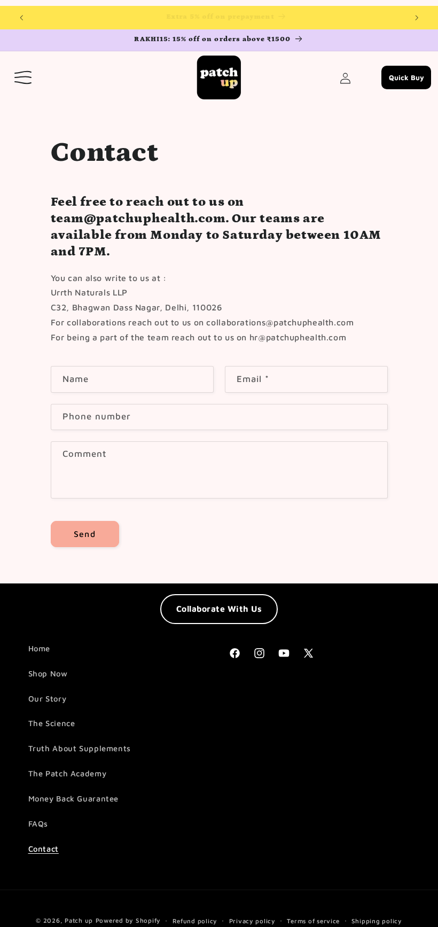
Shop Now (48, 673)
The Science (51, 723)
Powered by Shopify (128, 920)
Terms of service (313, 920)
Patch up (79, 920)
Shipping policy (376, 920)
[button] (23, 77)
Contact (43, 848)
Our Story (47, 698)
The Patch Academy (67, 773)
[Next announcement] (416, 17)
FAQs (38, 823)
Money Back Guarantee (73, 798)
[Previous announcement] (21, 17)
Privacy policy (252, 920)
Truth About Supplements (79, 748)
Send (84, 534)
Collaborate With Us (219, 608)
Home (39, 648)
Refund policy (195, 920)
